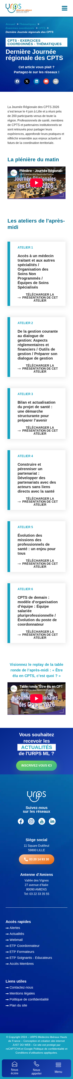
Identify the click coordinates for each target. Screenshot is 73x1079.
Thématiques (49, 44)
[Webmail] (36, 940)
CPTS (12, 40)
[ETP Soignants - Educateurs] (36, 958)
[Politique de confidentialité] (36, 1000)
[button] (17, 81)
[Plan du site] (36, 1006)
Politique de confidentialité (49, 1048)
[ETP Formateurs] (36, 952)
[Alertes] (36, 928)
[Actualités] (36, 934)
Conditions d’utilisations (29, 1052)
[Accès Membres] (36, 964)
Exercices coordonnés (23, 42)
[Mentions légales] (36, 994)
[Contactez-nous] (36, 988)
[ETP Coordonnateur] (36, 946)
